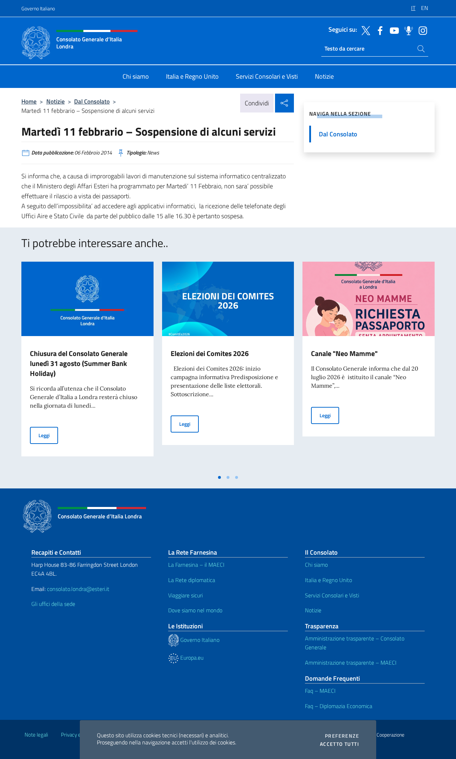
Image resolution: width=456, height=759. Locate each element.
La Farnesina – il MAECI (196, 564)
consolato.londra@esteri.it (78, 589)
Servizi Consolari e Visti (332, 595)
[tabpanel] (87, 366)
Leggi (48, 435)
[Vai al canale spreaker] (407, 30)
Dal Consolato (92, 101)
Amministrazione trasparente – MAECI (351, 662)
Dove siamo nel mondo (195, 610)
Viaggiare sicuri (185, 595)
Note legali (36, 735)
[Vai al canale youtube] (392, 30)
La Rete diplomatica (191, 580)
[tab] (219, 477)
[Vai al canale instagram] (421, 30)
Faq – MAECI (320, 690)
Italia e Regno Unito (328, 580)
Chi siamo (316, 564)
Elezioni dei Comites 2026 (210, 353)
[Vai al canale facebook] (378, 30)
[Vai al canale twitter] (364, 30)
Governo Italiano (38, 8)
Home (29, 101)
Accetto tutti (339, 744)
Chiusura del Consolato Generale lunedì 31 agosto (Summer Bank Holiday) (79, 363)
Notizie (55, 101)
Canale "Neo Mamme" (344, 353)
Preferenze (342, 735)
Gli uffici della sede (53, 604)
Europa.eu (191, 657)
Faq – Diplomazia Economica (338, 706)
